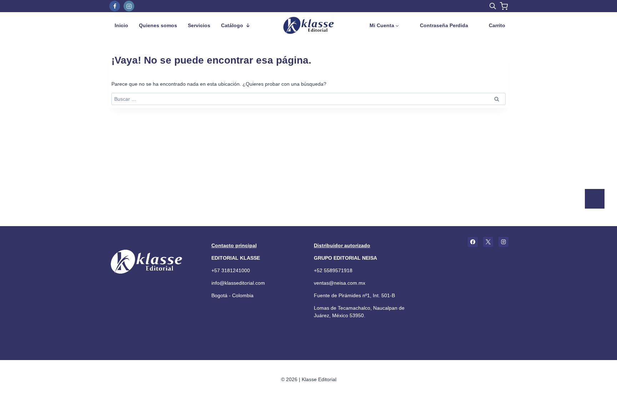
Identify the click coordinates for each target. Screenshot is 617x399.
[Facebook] (114, 6)
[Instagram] (129, 6)
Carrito (497, 25)
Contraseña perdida (444, 25)
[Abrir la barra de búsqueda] (492, 6)
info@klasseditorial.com (238, 283)
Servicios (199, 25)
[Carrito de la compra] (504, 6)
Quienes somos (158, 25)
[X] (488, 242)
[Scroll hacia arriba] (594, 225)
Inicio (121, 25)
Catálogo (232, 25)
